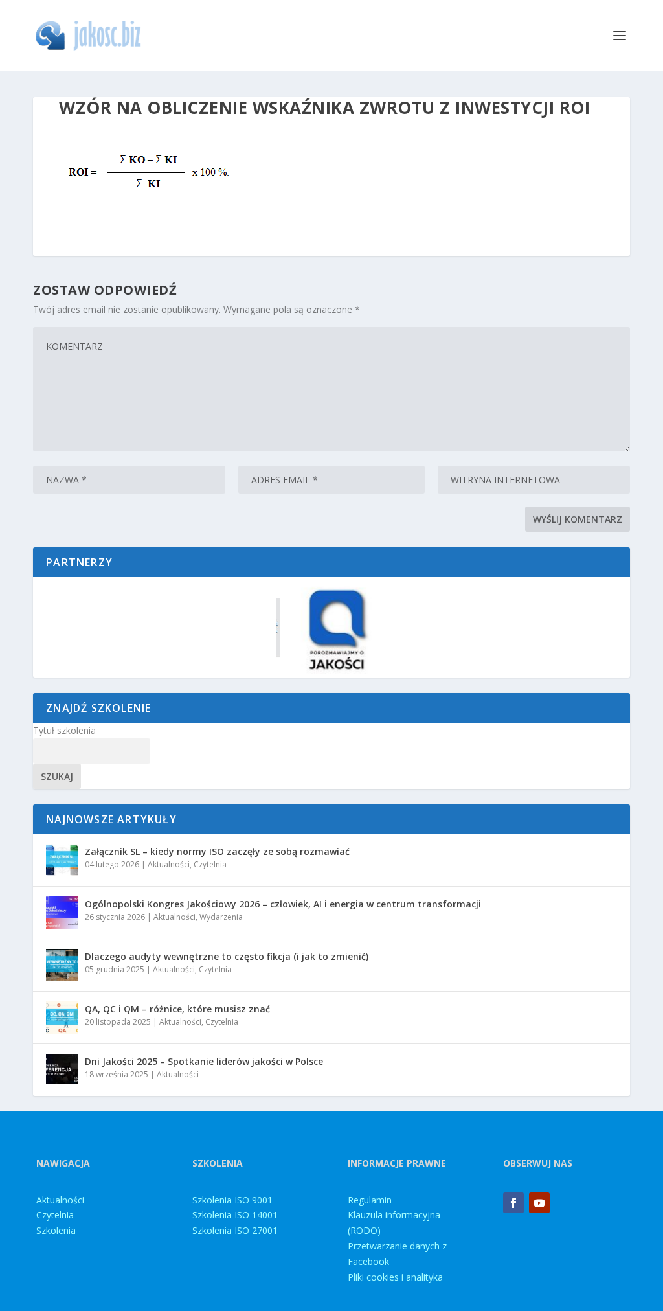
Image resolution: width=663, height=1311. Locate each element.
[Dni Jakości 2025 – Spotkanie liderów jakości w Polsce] (62, 1070)
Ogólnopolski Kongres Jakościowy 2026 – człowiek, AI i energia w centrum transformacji (283, 904)
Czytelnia (210, 864)
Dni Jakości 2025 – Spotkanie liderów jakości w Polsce (204, 1061)
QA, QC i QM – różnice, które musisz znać (177, 1009)
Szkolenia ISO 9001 (232, 1200)
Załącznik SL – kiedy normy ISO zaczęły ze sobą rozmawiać (217, 851)
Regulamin (370, 1200)
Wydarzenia (221, 916)
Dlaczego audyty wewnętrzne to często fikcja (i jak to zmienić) (226, 956)
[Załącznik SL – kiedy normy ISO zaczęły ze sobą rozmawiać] (62, 860)
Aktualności (169, 864)
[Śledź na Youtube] (539, 1202)
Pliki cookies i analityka (395, 1277)
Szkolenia (56, 1230)
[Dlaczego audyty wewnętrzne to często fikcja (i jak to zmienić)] (62, 965)
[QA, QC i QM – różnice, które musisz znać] (62, 1017)
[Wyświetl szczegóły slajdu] (331, 627)
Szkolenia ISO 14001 (235, 1215)
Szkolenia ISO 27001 (235, 1230)
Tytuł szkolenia (64, 730)
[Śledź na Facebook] (513, 1202)
